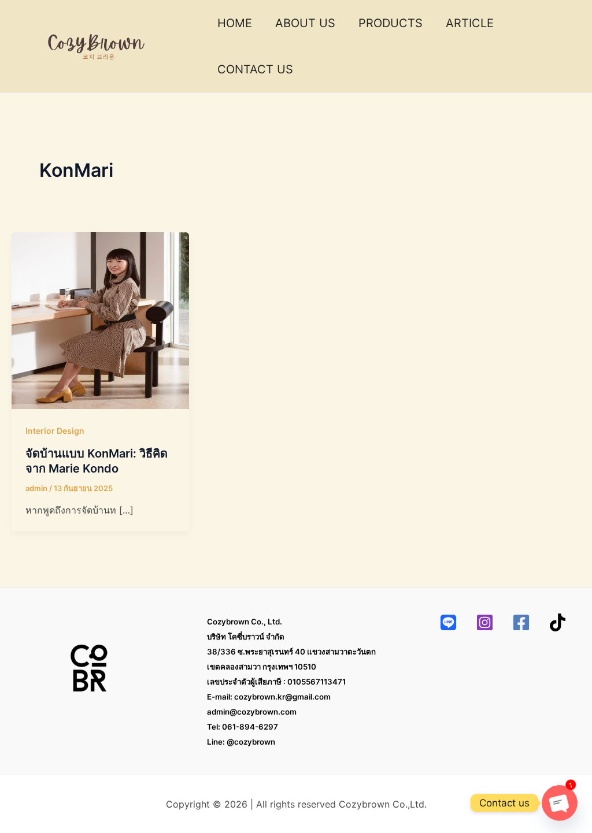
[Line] (448, 622)
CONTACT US (255, 69)
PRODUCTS (390, 23)
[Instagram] (485, 622)
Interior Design (54, 431)
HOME (234, 23)
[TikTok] (558, 622)
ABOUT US (305, 23)
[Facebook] (521, 622)
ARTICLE (470, 23)
